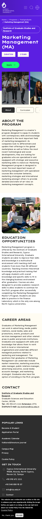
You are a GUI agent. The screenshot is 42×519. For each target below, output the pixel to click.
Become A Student (10, 428)
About (8, 110)
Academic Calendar (10, 438)
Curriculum (25, 110)
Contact (9, 495)
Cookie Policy (8, 459)
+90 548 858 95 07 (13, 484)
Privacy (5, 453)
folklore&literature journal (14, 442)
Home (4, 20)
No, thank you (8, 515)
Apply (9, 65)
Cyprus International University (8, 10)
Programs (13, 20)
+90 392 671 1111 (14, 479)
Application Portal (10, 432)
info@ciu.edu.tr (13, 489)
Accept (19, 515)
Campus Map (8, 449)
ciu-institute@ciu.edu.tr (28, 407)
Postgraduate (25, 20)
